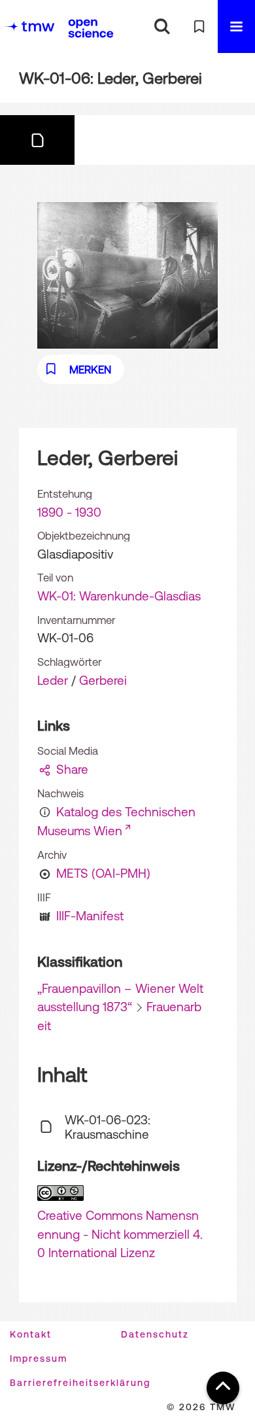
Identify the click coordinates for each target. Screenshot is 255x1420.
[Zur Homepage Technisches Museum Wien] (29, 26)
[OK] (161, 26)
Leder (52, 680)
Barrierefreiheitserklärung (80, 1382)
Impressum (38, 1358)
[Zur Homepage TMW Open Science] (91, 28)
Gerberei (103, 680)
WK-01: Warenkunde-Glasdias (119, 596)
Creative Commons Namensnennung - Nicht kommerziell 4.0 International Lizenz (120, 1234)
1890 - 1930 (69, 512)
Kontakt (31, 1334)
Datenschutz (155, 1334)
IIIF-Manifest (90, 916)
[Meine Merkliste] (199, 26)
